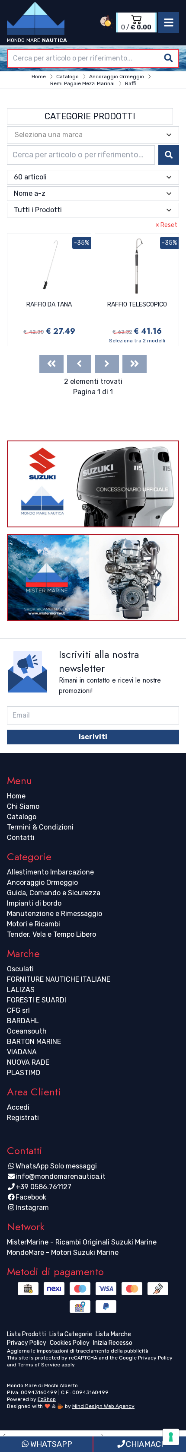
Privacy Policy (155, 1358)
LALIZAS (21, 990)
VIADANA (22, 1052)
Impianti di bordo (34, 903)
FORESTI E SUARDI (36, 1000)
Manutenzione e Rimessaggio (54, 913)
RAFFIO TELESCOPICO (137, 304)
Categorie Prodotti (90, 116)
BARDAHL (23, 1021)
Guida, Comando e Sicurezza (53, 893)
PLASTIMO (23, 1073)
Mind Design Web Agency (103, 1406)
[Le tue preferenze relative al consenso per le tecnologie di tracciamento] (171, 1437)
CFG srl (18, 1010)
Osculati (20, 969)
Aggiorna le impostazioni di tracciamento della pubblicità (77, 1351)
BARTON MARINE (34, 1041)
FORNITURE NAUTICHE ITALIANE (58, 979)
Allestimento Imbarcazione (50, 872)
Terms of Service (39, 1365)
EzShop (47, 1399)
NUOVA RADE (28, 1062)
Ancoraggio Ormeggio (42, 882)
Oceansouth (27, 1031)
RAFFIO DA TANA (49, 304)
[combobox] (93, 58)
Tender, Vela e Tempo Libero (51, 934)
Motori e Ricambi (33, 924)
